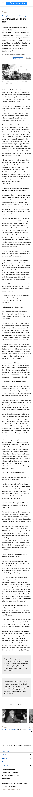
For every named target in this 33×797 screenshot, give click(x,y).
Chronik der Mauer (9, 786)
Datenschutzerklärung (10, 772)
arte (25, 783)
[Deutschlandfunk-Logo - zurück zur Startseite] (16, 3)
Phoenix (20, 783)
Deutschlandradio (8, 769)
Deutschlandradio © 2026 (11, 789)
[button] (3, 3)
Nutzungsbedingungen (10, 775)
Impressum (6, 778)
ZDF (14, 783)
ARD (10, 783)
